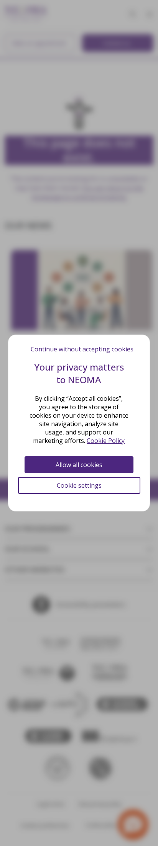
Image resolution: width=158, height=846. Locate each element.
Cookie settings (79, 485)
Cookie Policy (106, 440)
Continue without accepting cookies (82, 349)
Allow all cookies (79, 465)
